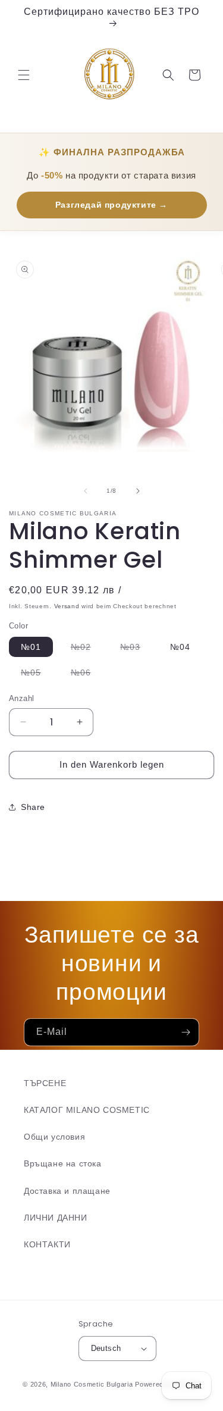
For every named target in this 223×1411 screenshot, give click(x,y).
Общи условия (54, 1136)
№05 (37, 675)
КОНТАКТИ (47, 1244)
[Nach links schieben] (86, 491)
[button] (24, 75)
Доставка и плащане (67, 1191)
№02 (87, 649)
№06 (87, 675)
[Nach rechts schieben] (138, 491)
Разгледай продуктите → (111, 204)
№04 (180, 647)
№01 (31, 647)
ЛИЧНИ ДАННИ (55, 1217)
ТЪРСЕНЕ (45, 1083)
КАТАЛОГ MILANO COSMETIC (87, 1110)
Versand (67, 606)
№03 (136, 649)
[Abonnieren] (185, 1032)
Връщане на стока (63, 1163)
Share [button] (33, 807)
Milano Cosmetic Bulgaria (92, 1384)
